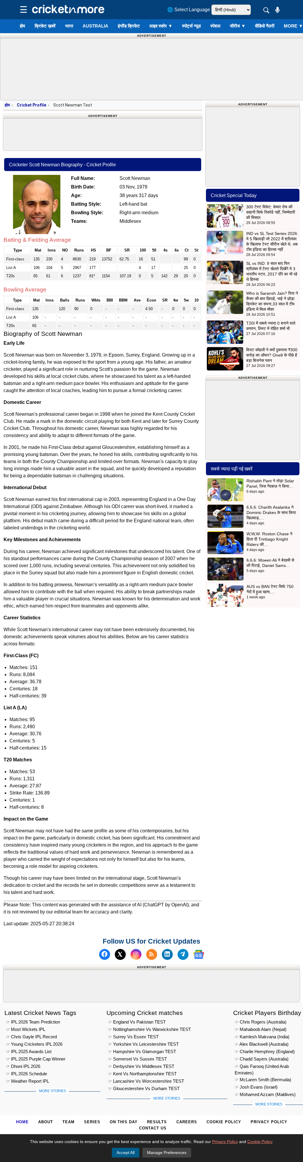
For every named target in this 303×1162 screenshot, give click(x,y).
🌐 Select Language (188, 9)
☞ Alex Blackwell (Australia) (262, 1044)
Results (157, 1122)
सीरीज (238, 25)
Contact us (153, 1128)
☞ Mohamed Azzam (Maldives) (265, 1094)
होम (22, 25)
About (45, 1122)
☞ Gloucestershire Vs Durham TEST (144, 1088)
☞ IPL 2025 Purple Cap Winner (35, 1058)
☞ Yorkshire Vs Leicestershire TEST (143, 1044)
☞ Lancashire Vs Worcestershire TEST (146, 1081)
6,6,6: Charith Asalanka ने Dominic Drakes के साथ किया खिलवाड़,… (271, 512)
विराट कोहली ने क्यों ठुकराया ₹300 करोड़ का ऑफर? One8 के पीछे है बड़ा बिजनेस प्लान (271, 355)
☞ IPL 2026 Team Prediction (33, 1021)
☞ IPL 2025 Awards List (28, 1051)
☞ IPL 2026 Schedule (26, 1073)
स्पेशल (215, 25)
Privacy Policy (269, 1122)
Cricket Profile (31, 105)
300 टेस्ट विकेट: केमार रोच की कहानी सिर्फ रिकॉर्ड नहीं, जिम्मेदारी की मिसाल (270, 212)
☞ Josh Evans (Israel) (256, 1087)
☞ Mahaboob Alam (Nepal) (260, 1029)
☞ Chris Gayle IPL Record (31, 1036)
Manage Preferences (166, 1152)
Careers (186, 1122)
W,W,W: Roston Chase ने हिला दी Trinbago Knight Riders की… (269, 539)
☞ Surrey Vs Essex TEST (133, 1036)
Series (92, 1122)
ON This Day (124, 1122)
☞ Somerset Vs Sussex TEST (137, 1058)
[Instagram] (135, 954)
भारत (69, 25)
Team (68, 1122)
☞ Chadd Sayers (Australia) (262, 1058)
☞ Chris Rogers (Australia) (260, 1021)
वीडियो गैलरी (264, 25)
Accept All (126, 1152)
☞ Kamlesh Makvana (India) (262, 1036)
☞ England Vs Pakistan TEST (137, 1021)
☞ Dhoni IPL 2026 (23, 1066)
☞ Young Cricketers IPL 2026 (34, 1044)
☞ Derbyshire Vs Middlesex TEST (141, 1066)
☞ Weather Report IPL (27, 1081)
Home (22, 1122)
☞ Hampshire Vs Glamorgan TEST (142, 1051)
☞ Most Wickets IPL (25, 1029)
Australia (95, 25)
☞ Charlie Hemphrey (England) (265, 1051)
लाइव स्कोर (161, 25)
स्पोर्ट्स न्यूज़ (191, 25)
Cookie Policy (224, 1122)
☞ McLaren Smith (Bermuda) (263, 1079)
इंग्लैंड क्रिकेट (129, 25)
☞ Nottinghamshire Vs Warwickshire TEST (149, 1029)
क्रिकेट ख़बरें (45, 25)
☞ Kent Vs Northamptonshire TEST (142, 1073)
